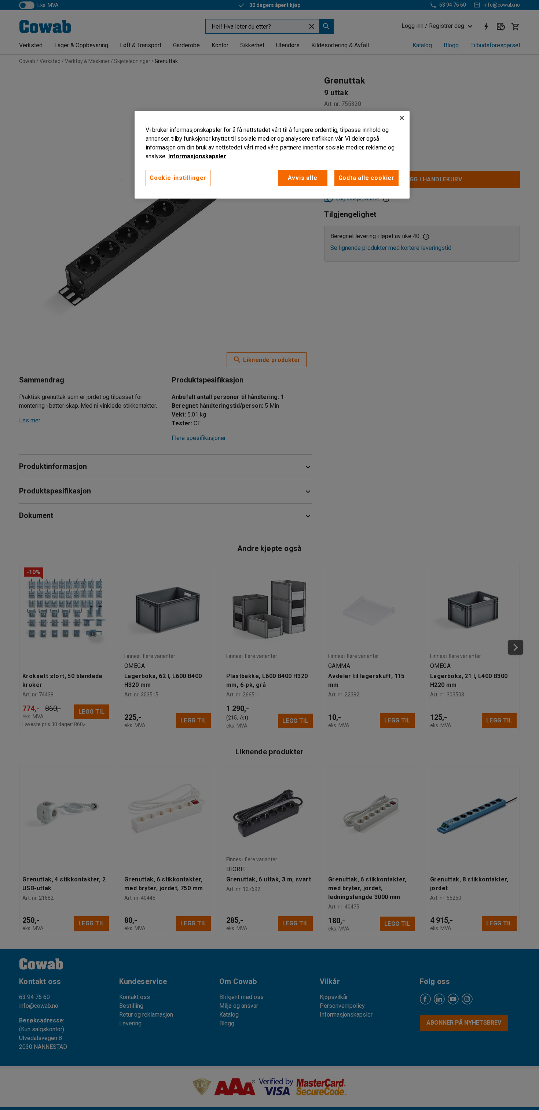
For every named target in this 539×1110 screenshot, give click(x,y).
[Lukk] (401, 117)
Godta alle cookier (366, 177)
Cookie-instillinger (178, 177)
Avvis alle (303, 177)
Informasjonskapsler (197, 156)
